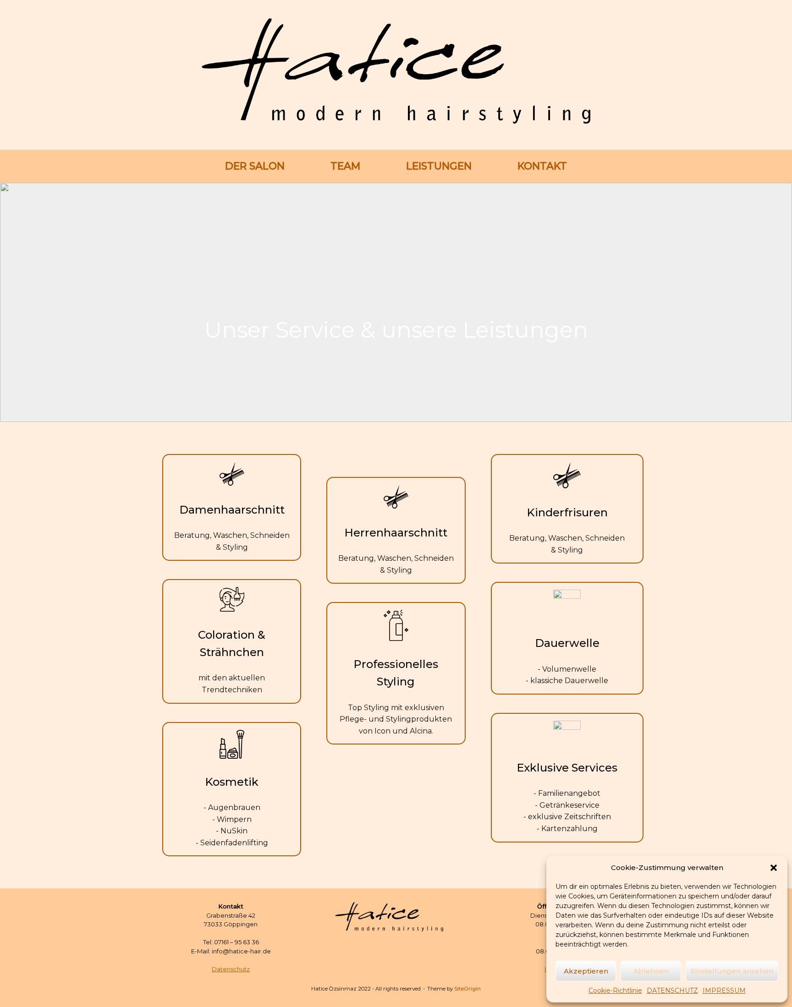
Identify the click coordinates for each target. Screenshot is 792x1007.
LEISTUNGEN (439, 166)
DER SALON (255, 166)
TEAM (345, 166)
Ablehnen (651, 971)
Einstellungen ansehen (732, 971)
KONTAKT (542, 166)
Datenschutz (231, 969)
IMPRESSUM (724, 990)
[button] (773, 867)
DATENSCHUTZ (672, 990)
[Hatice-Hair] (396, 71)
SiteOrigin (467, 988)
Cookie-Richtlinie (615, 990)
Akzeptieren (586, 971)
